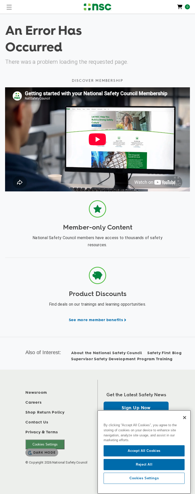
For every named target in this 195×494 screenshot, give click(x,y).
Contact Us (36, 422)
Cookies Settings (45, 444)
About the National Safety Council (106, 353)
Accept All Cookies (144, 451)
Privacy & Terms (41, 432)
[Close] (184, 417)
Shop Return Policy (45, 412)
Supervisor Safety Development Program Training (122, 359)
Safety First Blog (164, 353)
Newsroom (36, 392)
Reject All (144, 464)
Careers (33, 402)
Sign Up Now (136, 408)
